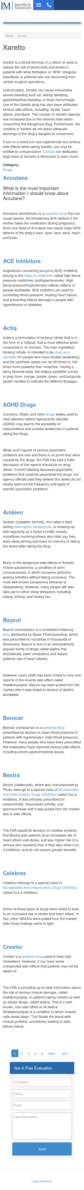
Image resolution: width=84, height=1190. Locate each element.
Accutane (15, 178)
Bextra (11, 775)
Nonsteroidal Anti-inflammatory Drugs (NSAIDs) (40, 792)
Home (9, 36)
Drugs (7, 169)
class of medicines (38, 275)
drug (48, 62)
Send (42, 1149)
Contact (49, 151)
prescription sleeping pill (32, 526)
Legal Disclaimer (42, 1181)
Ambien (13, 512)
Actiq (10, 328)
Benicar (13, 718)
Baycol (12, 620)
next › (52, 1053)
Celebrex (14, 873)
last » (66, 1053)
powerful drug (56, 213)
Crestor (12, 947)
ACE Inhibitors (22, 261)
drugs (50, 414)
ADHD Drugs (19, 404)
